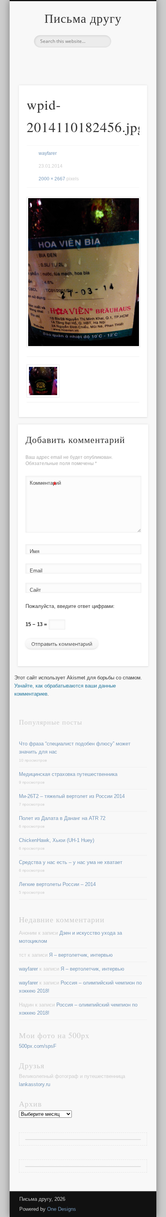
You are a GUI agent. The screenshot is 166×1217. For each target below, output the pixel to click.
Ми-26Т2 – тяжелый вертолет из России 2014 (72, 796)
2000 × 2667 (52, 179)
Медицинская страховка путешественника (68, 774)
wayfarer (48, 153)
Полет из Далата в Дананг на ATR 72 (62, 818)
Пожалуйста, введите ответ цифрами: (70, 606)
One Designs (61, 1209)
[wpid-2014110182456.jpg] (83, 272)
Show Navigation (128, 69)
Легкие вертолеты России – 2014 (57, 884)
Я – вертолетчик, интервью (81, 955)
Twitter (82, 60)
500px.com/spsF (37, 1046)
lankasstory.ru (34, 1084)
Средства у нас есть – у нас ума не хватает (70, 862)
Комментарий (43, 485)
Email (36, 571)
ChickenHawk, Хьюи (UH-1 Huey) (56, 840)
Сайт (35, 590)
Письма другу (83, 18)
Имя (34, 551)
